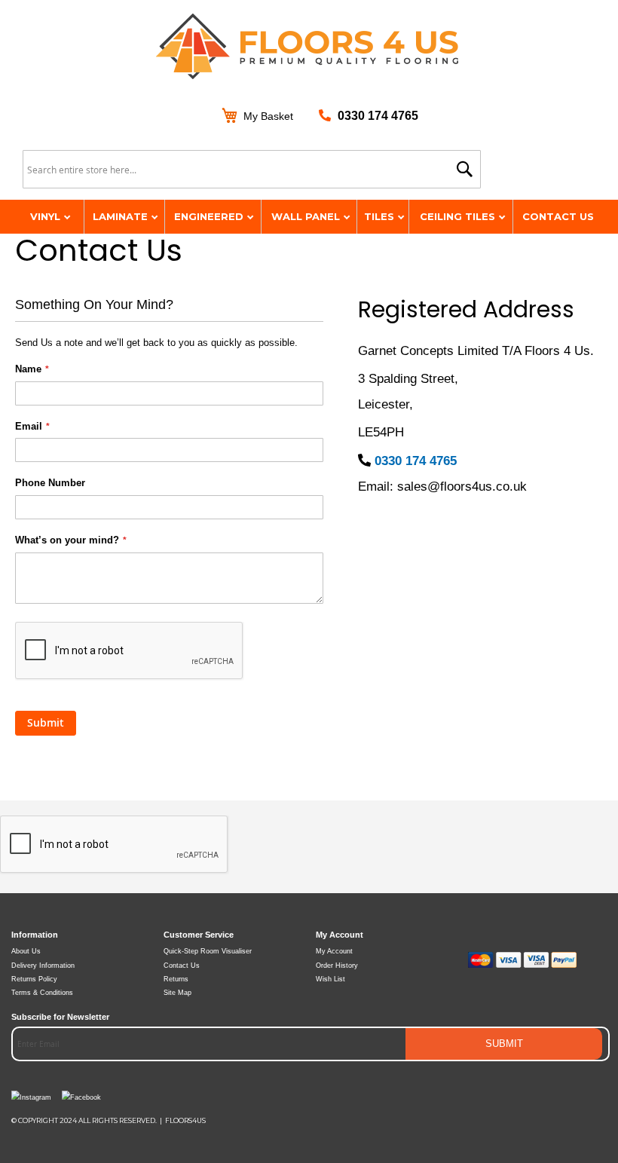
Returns (176, 979)
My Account (334, 951)
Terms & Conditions (42, 992)
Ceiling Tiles (459, 216)
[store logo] (309, 47)
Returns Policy (34, 979)
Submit (504, 1044)
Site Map (177, 992)
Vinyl (46, 216)
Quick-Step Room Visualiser (208, 951)
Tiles (380, 216)
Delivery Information (43, 965)
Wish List (330, 979)
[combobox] (252, 169)
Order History (337, 965)
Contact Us (558, 216)
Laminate (122, 216)
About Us (26, 951)
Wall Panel (307, 216)
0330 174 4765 (378, 115)
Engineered (210, 216)
